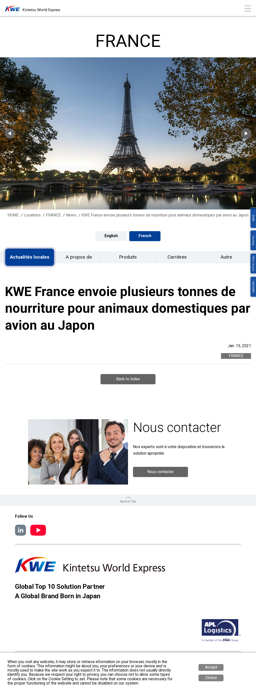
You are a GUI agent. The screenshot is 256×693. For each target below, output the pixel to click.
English (111, 236)
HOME (13, 215)
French (144, 236)
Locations (32, 215)
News (71, 215)
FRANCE (53, 215)
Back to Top (128, 501)
